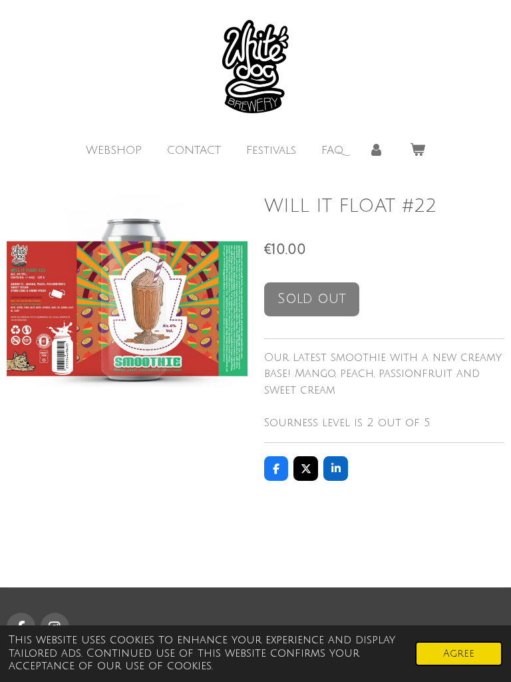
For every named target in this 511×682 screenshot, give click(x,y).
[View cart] (418, 151)
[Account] (376, 151)
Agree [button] (458, 653)
